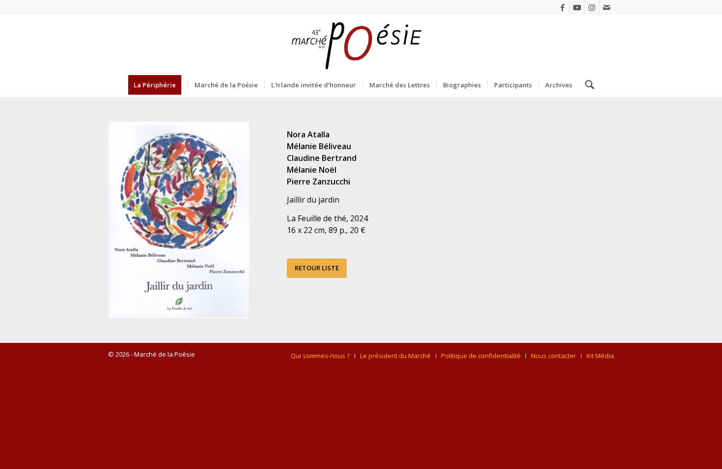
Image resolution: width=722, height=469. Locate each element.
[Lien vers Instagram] (591, 7)
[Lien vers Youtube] (577, 7)
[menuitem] (158, 85)
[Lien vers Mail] (606, 7)
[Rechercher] (586, 85)
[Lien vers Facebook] (562, 7)
